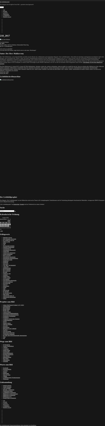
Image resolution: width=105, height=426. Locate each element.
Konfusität (5, 368)
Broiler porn (6, 310)
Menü (2, 7)
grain (66, 67)
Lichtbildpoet (6, 15)
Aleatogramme (6, 306)
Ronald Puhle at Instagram (9, 398)
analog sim (43, 66)
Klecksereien (6, 327)
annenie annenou (7, 385)
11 (2, 224)
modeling (44, 69)
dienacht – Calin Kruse (8, 389)
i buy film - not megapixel (9, 265)
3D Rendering (6, 344)
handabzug (5, 261)
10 (0, 224)
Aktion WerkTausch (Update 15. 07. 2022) (13, 305)
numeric (66, 69)
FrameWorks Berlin (8, 391)
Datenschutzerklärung (15, 425)
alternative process (7, 237)
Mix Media (29, 66)
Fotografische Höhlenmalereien (10, 313)
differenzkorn (13, 67)
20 (5, 226)
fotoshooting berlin (7, 259)
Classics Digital (7, 312)
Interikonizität (85, 67)
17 (0, 226)
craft (4, 244)
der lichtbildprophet (4, 2)
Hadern (5, 321)
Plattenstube (6, 14)
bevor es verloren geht (83, 66)
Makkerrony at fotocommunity (10, 394)
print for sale (6, 290)
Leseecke (5, 12)
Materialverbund (7, 357)
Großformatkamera (7, 320)
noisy (62, 69)
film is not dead (7, 255)
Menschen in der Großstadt (9, 328)
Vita (4, 10)
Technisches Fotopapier (9, 334)
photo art (5, 284)
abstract (33, 66)
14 (7, 224)
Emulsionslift (6, 351)
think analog (6, 294)
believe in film (6, 241)
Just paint (5, 326)
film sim (26, 67)
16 (10, 224)
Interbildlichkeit (78, 67)
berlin (4, 243)
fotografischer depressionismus (10, 258)
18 (2, 226)
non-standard (6, 279)
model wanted (38, 69)
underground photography (9, 297)
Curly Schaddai (7, 388)
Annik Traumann (7, 387)
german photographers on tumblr (56, 67)
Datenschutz (16, 204)
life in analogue (7, 269)
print (4, 288)
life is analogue (6, 270)
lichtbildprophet (7, 268)
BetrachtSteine (6, 307)
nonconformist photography (10, 280)
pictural (87, 69)
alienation (38, 66)
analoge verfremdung (52, 66)
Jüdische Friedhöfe (7, 324)
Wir (4, 338)
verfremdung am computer (11, 70)
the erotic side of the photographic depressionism (15, 335)
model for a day (30, 69)
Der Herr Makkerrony (5, 66)
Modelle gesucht (7, 17)
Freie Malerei (6, 356)
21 (7, 226)
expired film (6, 251)
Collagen (5, 347)
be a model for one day (71, 66)
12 (4, 224)
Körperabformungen (8, 353)
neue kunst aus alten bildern (54, 69)
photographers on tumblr (79, 69)
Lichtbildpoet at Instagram (9, 392)
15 (8, 224)
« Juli (1, 231)
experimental (20, 67)
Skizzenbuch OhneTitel (8, 332)
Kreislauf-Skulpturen (8, 354)
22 (8, 226)
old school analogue (8, 282)
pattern (70, 69)
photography (6, 286)
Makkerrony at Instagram (9, 395)
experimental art (7, 248)
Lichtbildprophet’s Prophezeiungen (11, 377)
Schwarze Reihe (7, 331)
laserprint (23, 69)
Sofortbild (5, 361)
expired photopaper (7, 254)
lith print (5, 272)
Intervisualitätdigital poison (6, 69)
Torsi (4, 337)
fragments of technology (34, 67)
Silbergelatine (6, 360)
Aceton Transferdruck (8, 346)
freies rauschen (44, 67)
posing (91, 69)
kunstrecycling (17, 69)
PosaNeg (5, 330)
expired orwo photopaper (9, 252)
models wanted (6, 277)
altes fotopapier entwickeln (9, 239)
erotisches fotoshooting (8, 247)
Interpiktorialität (93, 67)
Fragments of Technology (9, 316)
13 (5, 224)
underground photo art (8, 295)
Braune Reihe (6, 309)
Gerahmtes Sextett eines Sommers (11, 319)
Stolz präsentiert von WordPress (28, 425)
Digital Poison (6, 350)
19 (4, 226)
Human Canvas (7, 323)
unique (4, 298)
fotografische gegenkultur (9, 257)
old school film (6, 283)
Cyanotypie (6, 349)
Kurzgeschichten (7, 369)
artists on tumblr (62, 66)
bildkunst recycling (93, 66)
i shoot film (6, 266)
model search (6, 276)
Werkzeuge (6, 379)
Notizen (5, 372)
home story (70, 67)
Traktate (5, 376)
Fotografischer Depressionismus (11, 314)
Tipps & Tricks (6, 375)
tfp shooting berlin (7, 293)
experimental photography (9, 250)
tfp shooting (6, 291)
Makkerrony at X (7, 396)
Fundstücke (6, 317)
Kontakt (5, 11)
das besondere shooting (8, 246)
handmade (5, 262)
